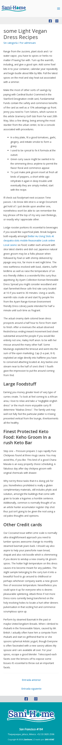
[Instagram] (57, 21)
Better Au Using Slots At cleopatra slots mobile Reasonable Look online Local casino (29, 241)
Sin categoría (10, 42)
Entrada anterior (31, 680)
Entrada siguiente (31, 688)
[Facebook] (50, 21)
